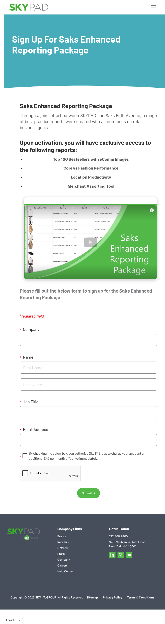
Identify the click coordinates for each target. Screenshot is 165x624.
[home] (29, 7)
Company (29, 329)
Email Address (34, 429)
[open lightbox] (90, 238)
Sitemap (92, 597)
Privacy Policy (112, 597)
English (10, 620)
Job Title (29, 402)
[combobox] (13, 620)
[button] (153, 7)
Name (26, 357)
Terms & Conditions (141, 597)
